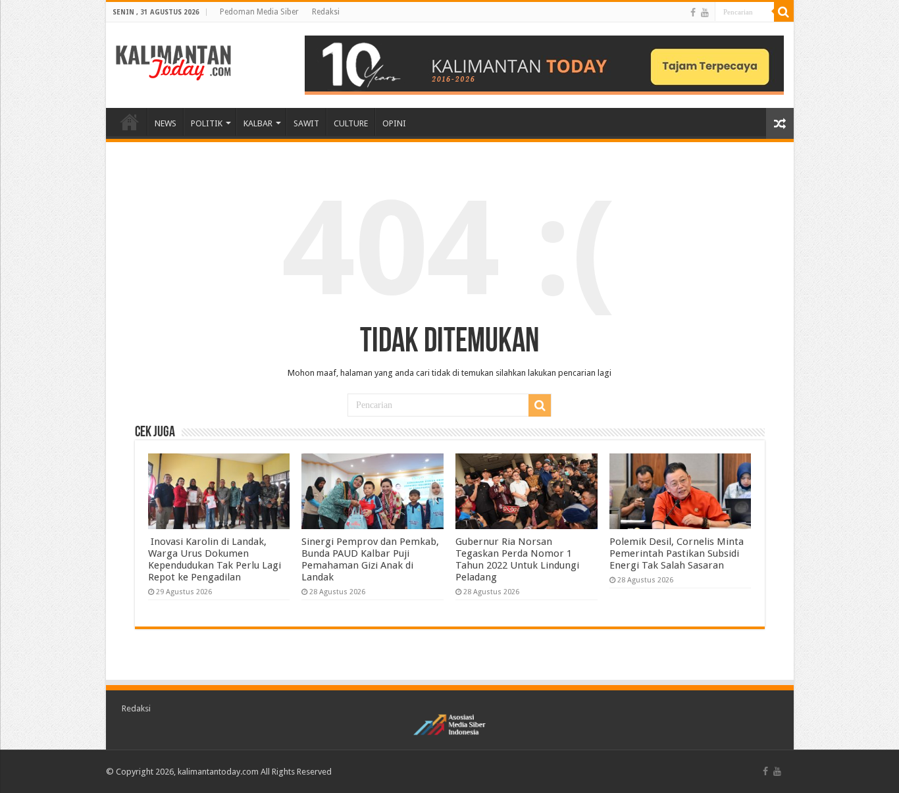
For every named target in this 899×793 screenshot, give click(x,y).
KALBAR (258, 123)
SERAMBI (130, 122)
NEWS (165, 123)
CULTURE (351, 123)
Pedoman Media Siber (259, 11)
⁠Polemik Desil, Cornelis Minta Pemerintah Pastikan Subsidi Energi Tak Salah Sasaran (676, 553)
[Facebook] (693, 12)
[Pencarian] (784, 12)
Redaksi (326, 11)
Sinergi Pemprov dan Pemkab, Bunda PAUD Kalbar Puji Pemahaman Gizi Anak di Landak (370, 559)
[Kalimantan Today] (173, 62)
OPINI (394, 123)
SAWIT (306, 123)
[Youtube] (705, 12)
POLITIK (206, 123)
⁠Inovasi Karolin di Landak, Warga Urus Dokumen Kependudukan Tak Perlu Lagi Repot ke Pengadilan (214, 559)
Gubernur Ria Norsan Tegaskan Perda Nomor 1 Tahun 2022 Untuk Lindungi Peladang (517, 559)
